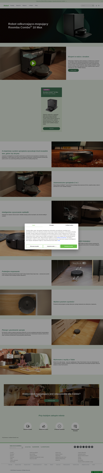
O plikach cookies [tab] (69, 225)
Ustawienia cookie (51, 246)
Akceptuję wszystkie (68, 246)
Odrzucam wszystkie (34, 246)
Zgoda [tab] (33, 225)
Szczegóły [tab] (51, 225)
